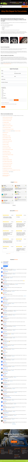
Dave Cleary (4, 420)
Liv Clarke (4, 350)
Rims (2, 96)
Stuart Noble (5, 312)
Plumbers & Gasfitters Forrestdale (7, 166)
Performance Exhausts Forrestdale (8, 125)
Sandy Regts (4, 323)
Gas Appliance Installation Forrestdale (7, 159)
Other (3, 92)
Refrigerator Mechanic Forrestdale (7, 139)
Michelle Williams (5, 378)
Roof (2, 91)
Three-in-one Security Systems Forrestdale (8, 149)
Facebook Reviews (16, 456)
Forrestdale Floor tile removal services (7, 168)
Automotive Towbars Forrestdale (7, 127)
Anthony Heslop (5, 346)
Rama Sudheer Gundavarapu (7, 397)
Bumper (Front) (4, 88)
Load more (14, 205)
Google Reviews (16, 455)
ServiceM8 (9, 253)
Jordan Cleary (5, 331)
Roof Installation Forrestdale (6, 151)
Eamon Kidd (4, 401)
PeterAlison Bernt (5, 371)
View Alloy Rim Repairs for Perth (7, 63)
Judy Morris (4, 297)
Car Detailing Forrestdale (6, 122)
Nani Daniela (5, 292)
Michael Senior (5, 288)
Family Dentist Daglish (5, 171)
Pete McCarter (5, 275)
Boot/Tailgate (3, 95)
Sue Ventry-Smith (5, 271)
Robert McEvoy (5, 335)
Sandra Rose (5, 267)
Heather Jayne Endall (6, 285)
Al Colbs (4, 353)
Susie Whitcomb (5, 416)
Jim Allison (4, 374)
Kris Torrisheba (5, 316)
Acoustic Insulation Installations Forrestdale (8, 154)
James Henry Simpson (6, 304)
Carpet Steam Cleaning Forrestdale (7, 120)
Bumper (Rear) (4, 93)
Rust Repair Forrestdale (5, 144)
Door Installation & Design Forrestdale (7, 161)
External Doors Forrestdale (6, 146)
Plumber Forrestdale (5, 156)
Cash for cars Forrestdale (6, 142)
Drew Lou (4, 405)
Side (2, 89)
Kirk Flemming (5, 382)
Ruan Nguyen (5, 308)
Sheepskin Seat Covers (5, 132)
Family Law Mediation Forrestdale (7, 137)
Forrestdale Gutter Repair (6, 173)
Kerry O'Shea (5, 327)
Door (2, 94)
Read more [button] (3, 191)
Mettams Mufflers (5, 134)
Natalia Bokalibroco (6, 412)
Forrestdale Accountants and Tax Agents (7, 163)
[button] (1, 6)
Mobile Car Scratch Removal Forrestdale (7, 117)
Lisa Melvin (4, 357)
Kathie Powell (5, 393)
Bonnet (3, 90)
